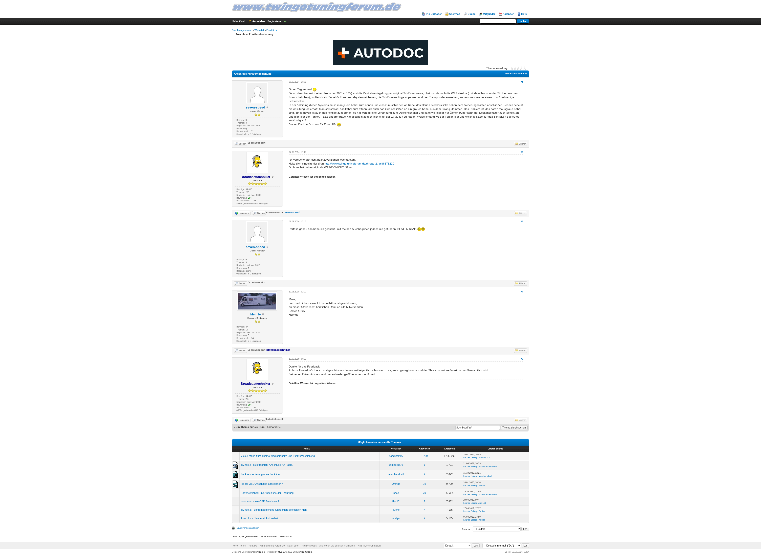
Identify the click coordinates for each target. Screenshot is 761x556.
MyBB (281, 552)
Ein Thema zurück (247, 427)
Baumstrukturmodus (516, 73)
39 (424, 492)
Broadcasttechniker (488, 466)
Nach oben (293, 545)
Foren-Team (239, 545)
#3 (522, 221)
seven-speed (255, 107)
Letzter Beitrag (470, 457)
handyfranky (396, 455)
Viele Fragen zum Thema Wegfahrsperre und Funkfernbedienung (278, 455)
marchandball (396, 474)
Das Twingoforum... (242, 30)
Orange (396, 483)
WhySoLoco (484, 457)
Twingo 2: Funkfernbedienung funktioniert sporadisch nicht (274, 509)
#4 (522, 291)
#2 (522, 152)
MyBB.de (260, 552)
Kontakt (253, 545)
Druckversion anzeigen (248, 528)
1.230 (424, 455)
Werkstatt (259, 30)
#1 (522, 82)
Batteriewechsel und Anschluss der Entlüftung (267, 492)
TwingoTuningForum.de (272, 545)
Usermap (454, 13)
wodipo (396, 518)
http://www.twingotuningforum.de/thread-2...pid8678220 (359, 163)
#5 (522, 359)
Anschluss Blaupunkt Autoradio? (259, 518)
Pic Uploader (434, 13)
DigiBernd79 (396, 464)
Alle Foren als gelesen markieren (337, 545)
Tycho (396, 509)
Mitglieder (489, 13)
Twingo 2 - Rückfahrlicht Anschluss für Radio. (267, 464)
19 (424, 483)
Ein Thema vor (269, 427)
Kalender (508, 13)
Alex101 (396, 501)
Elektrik (270, 30)
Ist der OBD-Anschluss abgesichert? (262, 483)
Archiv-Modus (309, 545)
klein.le (255, 314)
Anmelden (258, 21)
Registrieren (275, 21)
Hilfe (524, 13)
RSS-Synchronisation (369, 545)
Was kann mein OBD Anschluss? (260, 501)
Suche (471, 13)
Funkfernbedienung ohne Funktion (260, 474)
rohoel (482, 485)
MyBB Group (305, 552)
